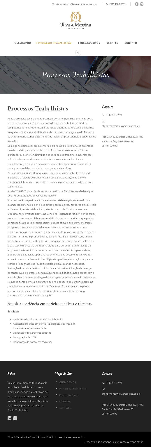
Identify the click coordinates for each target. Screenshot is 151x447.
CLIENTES (112, 42)
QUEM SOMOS (22, 42)
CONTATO (131, 42)
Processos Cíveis (89, 42)
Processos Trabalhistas (54, 42)
